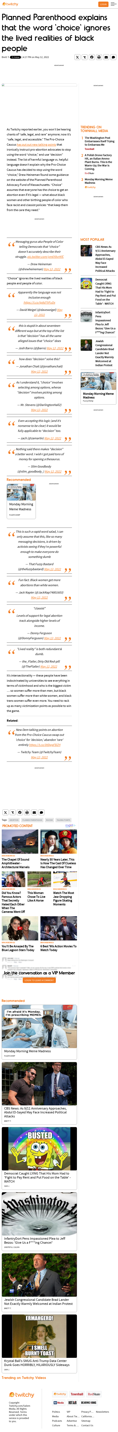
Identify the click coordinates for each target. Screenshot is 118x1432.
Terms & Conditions (73, 1425)
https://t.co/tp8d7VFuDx (39, 302)
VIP (68, 1412)
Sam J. (7, 1186)
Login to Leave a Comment (39, 980)
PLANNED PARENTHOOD (32, 820)
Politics (56, 1412)
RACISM (49, 820)
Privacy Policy (88, 1412)
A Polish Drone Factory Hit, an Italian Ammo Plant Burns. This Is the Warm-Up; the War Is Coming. (98, 162)
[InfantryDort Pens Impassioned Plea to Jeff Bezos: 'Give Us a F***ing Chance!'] (39, 1214)
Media (55, 1416)
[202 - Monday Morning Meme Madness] (98, 381)
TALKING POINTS (63, 820)
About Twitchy (73, 1416)
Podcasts (57, 1421)
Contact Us (87, 1425)
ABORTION (13, 820)
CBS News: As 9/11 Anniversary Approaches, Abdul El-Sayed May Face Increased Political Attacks (35, 1112)
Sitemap (85, 1421)
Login (103, 4)
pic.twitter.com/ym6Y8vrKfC (45, 257)
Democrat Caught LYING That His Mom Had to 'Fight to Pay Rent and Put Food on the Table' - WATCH (37, 1177)
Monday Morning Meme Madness (27, 1051)
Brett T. (5, 57)
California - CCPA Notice (88, 1416)
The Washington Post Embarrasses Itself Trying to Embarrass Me (99, 141)
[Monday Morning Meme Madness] (21, 492)
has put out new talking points (36, 144)
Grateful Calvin (11, 1247)
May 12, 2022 (52, 269)
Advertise (72, 1421)
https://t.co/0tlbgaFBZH (44, 745)
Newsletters (102, 1412)
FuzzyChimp (14, 515)
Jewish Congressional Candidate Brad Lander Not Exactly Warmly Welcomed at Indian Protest (104, 353)
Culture (56, 1425)
